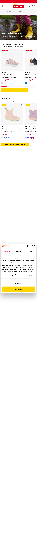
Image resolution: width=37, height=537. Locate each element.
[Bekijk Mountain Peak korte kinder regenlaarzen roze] (12, 113)
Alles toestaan (18, 289)
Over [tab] (30, 251)
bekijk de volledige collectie (14, 90)
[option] (2, 83)
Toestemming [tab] (6, 251)
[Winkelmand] (35, 6)
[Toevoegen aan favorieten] (21, 50)
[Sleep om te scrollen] (4, 86)
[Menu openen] (2, 6)
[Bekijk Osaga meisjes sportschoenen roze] (12, 59)
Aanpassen (17, 283)
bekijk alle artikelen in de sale (15, 144)
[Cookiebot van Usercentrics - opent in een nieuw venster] (27, 246)
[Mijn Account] (29, 6)
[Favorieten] (32, 6)
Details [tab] (18, 251)
